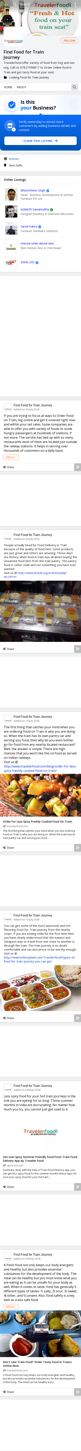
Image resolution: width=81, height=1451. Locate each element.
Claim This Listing (37, 141)
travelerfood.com (17, 826)
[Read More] (77, 467)
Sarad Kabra (29, 226)
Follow (69, 40)
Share (10, 467)
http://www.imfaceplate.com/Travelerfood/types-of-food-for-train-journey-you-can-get (39, 959)
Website (14, 159)
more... (11, 457)
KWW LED (27, 262)
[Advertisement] (40, 336)
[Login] (75, 5)
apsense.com (15, 1165)
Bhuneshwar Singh (33, 190)
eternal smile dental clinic (37, 243)
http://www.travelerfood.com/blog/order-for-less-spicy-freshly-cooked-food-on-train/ (40, 768)
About (22, 87)
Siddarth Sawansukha (35, 209)
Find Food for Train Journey (33, 405)
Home (8, 87)
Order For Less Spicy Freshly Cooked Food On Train (37, 821)
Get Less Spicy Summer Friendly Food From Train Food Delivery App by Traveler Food (40, 1159)
